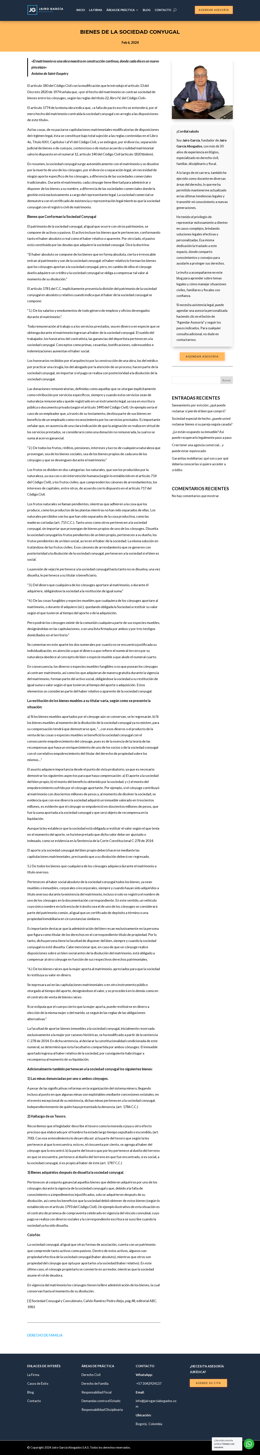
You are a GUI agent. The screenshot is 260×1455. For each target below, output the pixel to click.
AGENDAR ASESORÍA (214, 9)
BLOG (147, 10)
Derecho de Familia (45, 1335)
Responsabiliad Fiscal (96, 1392)
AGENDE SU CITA (208, 1383)
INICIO (80, 10)
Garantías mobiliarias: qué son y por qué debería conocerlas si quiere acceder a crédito (200, 464)
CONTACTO (163, 10)
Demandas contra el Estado (100, 1401)
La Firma (33, 1375)
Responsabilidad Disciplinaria (102, 1410)
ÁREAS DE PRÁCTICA (120, 10)
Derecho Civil (90, 1375)
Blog (30, 1392)
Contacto (34, 1401)
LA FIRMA (95, 10)
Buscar (227, 380)
